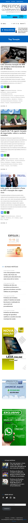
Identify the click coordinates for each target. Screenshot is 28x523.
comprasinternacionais (6, 94)
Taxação (7, 102)
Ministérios (14, 99)
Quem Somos (19, 1)
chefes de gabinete (11, 92)
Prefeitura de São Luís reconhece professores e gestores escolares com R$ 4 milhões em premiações (17, 474)
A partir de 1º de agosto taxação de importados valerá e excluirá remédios (13, 133)
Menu (4, 23)
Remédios (19, 162)
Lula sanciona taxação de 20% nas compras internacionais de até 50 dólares (13, 67)
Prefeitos (20, 99)
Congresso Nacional (19, 95)
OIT (13, 218)
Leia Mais (3, 106)
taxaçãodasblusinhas (15, 102)
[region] (14, 509)
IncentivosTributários (6, 99)
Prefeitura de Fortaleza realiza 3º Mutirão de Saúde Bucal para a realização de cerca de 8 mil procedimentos (12, 302)
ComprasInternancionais (7, 95)
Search (22, 23)
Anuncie (8, 1)
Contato (13, 1)
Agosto (6, 159)
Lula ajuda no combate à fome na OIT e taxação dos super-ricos (13, 190)
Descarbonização (5, 97)
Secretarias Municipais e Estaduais (9, 101)
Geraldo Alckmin (10, 160)
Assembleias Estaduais (10, 90)
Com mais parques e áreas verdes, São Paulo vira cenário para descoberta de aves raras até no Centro (18, 466)
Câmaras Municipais (10, 216)
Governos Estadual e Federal (18, 97)
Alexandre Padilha (13, 159)
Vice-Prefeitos (13, 165)
